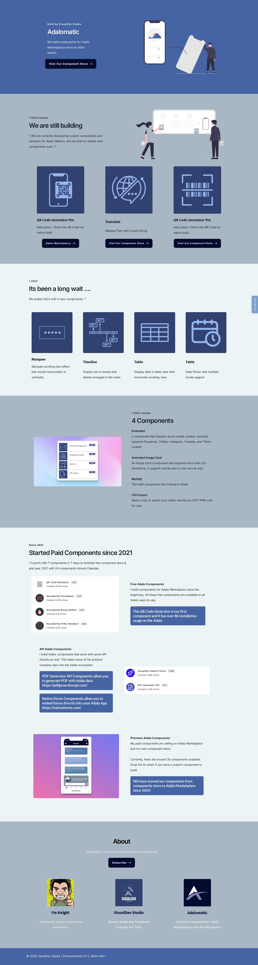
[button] (255, 304)
